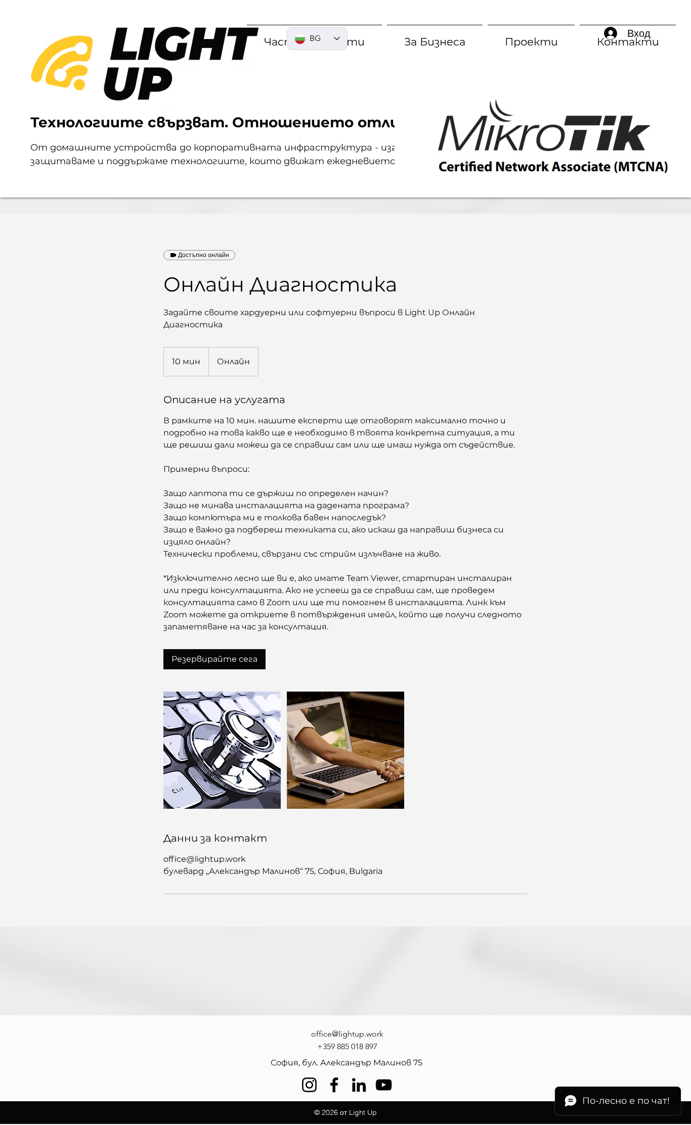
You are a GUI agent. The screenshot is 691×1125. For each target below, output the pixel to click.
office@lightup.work (347, 1034)
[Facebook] (334, 1085)
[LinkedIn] (359, 1085)
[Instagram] (309, 1085)
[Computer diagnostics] (222, 750)
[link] (214, 659)
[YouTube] (384, 1085)
